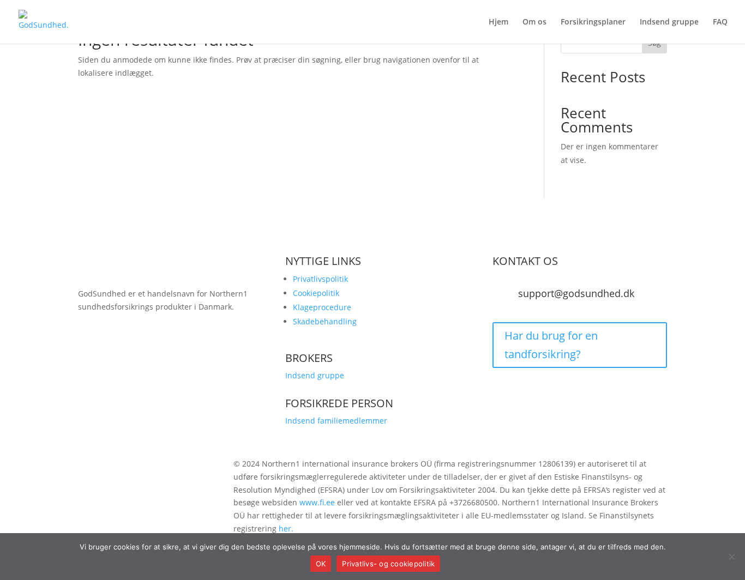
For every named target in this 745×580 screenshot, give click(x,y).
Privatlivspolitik (320, 279)
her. (286, 528)
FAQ (720, 22)
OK (321, 563)
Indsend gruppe (669, 22)
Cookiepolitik (316, 293)
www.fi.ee (317, 502)
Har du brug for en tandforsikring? (551, 344)
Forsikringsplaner (593, 22)
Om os (534, 22)
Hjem (498, 22)
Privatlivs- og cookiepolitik (388, 563)
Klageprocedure (322, 307)
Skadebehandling (325, 321)
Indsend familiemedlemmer (336, 420)
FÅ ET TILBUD (124, 355)
